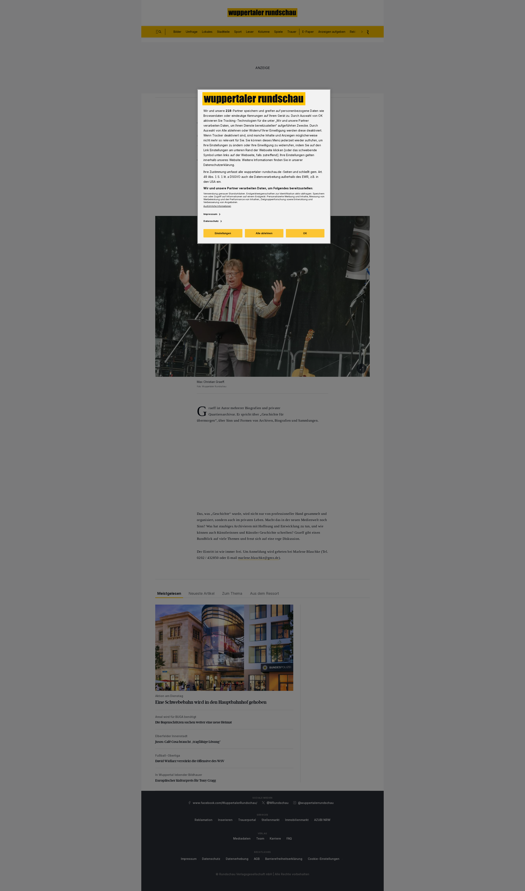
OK (305, 233)
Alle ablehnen (264, 233)
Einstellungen (223, 233)
